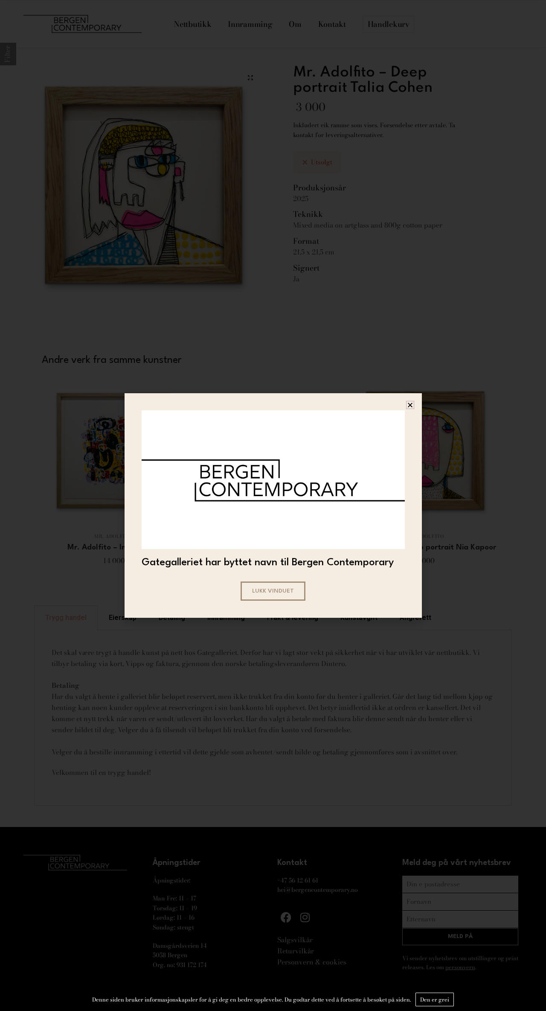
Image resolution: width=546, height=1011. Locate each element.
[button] (410, 405)
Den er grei (434, 999)
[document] (273, 505)
